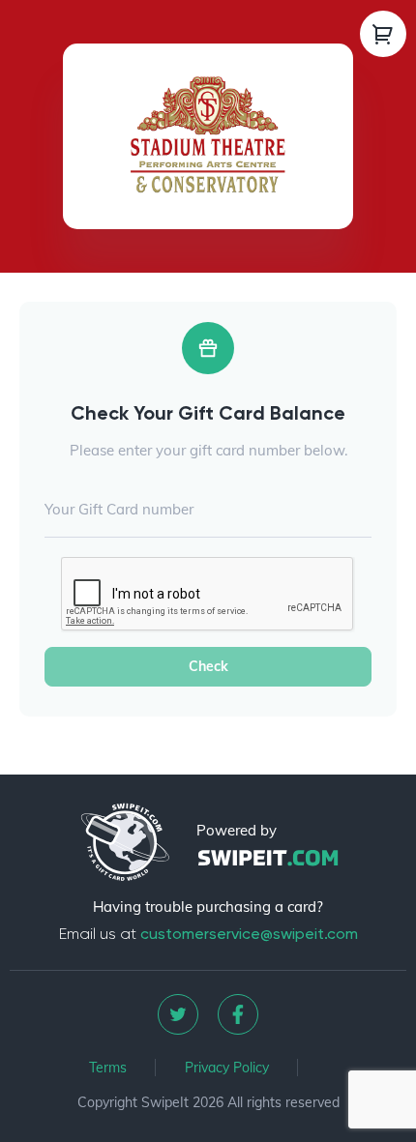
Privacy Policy (227, 1067)
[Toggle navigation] (383, 34)
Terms (108, 1067)
